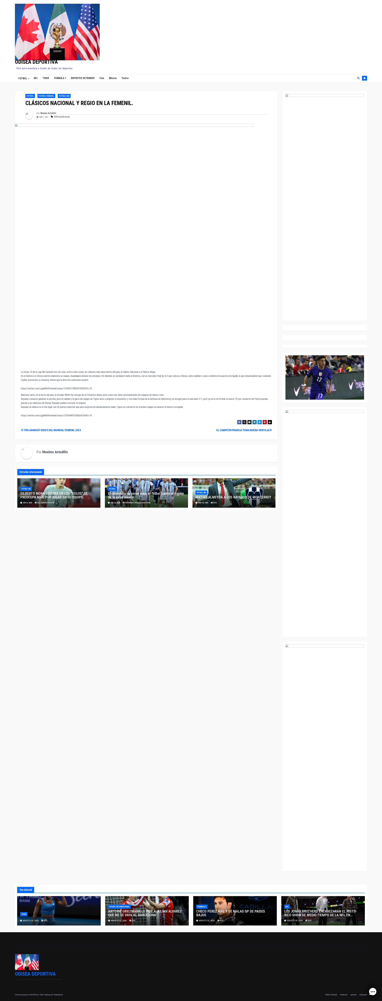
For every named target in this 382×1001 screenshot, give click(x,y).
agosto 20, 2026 (295, 921)
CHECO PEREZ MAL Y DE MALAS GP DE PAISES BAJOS (230, 913)
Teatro (125, 78)
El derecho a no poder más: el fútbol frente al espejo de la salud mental (146, 495)
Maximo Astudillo (48, 113)
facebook (343, 995)
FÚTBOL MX (64, 96)
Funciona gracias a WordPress (27, 995)
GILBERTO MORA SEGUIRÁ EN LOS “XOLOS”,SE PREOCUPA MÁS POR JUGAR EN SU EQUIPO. (54, 495)
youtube (353, 995)
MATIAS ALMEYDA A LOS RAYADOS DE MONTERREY (233, 497)
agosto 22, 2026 (31, 921)
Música (113, 78)
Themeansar (58, 995)
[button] (358, 78)
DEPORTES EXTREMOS (83, 78)
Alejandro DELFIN (45, 503)
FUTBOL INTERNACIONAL (119, 907)
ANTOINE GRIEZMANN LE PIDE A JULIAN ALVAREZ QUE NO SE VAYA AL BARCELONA (145, 913)
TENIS (46, 78)
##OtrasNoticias (62, 116)
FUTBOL (23, 78)
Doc (215, 503)
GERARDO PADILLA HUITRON (137, 503)
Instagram (363, 995)
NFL (36, 78)
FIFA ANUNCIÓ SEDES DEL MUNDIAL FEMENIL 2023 (52, 430)
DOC (46, 921)
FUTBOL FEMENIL (46, 96)
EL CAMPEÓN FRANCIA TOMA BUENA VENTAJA (242, 430)
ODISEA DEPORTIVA (36, 62)
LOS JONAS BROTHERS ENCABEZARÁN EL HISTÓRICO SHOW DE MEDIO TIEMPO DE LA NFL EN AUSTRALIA (320, 915)
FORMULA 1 (60, 78)
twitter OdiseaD (331, 995)
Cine (102, 78)
